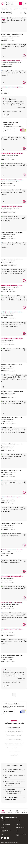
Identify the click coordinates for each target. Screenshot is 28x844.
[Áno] (4, 115)
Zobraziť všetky (14, 755)
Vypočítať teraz (9, 130)
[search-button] (20, 3)
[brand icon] (2, 3)
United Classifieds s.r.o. (13, 842)
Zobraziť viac (21, 107)
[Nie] (8, 115)
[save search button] (25, 12)
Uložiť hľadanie (8, 711)
